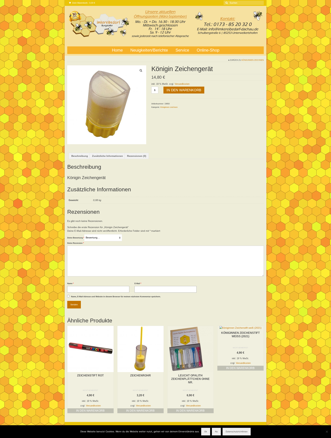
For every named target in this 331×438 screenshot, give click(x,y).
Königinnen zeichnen (253, 60)
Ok (205, 431)
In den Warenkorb (184, 90)
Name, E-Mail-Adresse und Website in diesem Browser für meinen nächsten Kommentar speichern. (116, 297)
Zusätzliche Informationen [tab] (107, 156)
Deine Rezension (75, 243)
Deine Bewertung (75, 238)
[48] (106, 104)
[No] (326, 431)
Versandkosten (182, 84)
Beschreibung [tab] (79, 156)
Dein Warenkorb (83, 3)
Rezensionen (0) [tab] (136, 156)
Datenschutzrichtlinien (237, 431)
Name (70, 283)
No (216, 431)
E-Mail (137, 283)
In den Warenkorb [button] (90, 410)
